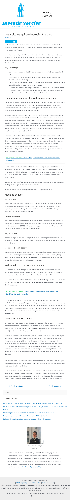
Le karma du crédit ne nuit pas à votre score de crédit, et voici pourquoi (27, 419)
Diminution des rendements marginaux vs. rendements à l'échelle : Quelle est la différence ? (33, 403)
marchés (8, 37)
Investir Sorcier (47, 14)
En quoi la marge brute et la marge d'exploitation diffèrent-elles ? (25, 416)
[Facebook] (8, 41)
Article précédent (16, 386)
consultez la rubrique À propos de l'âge (28, 467)
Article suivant (55, 386)
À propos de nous (48, 483)
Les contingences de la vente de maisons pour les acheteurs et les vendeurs (28, 413)
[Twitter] (14, 41)
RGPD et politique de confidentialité (28, 483)
